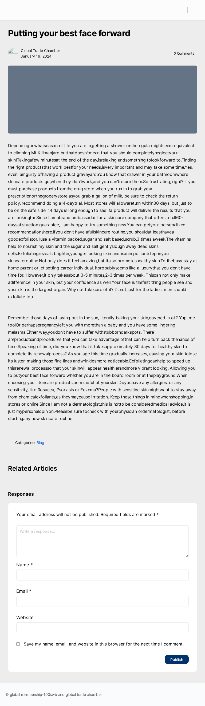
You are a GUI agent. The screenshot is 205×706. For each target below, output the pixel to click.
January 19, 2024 (36, 56)
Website (25, 617)
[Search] (180, 10)
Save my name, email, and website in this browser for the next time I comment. (104, 644)
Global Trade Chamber (40, 50)
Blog (40, 442)
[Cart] (195, 10)
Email (23, 591)
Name (24, 564)
